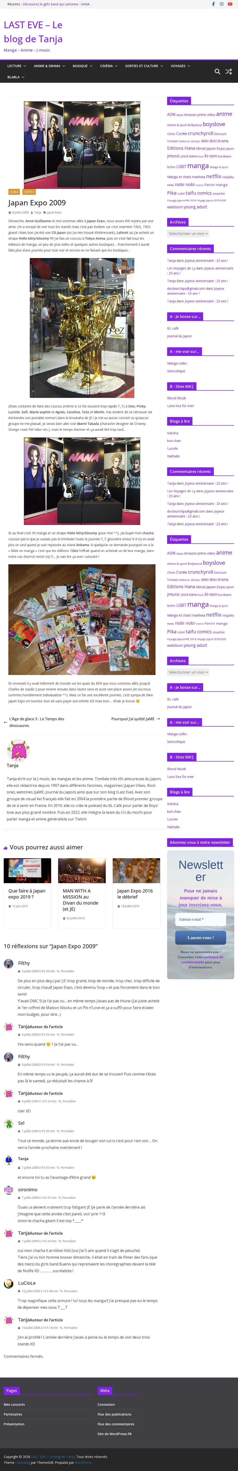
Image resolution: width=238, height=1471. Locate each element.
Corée (181, 133)
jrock (184, 156)
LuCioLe (27, 1283)
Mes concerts (14, 1404)
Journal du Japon (179, 336)
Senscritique (176, 371)
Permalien (67, 971)
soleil (181, 193)
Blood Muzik (176, 398)
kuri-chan (174, 440)
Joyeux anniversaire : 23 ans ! (206, 260)
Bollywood (195, 125)
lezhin (171, 167)
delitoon (184, 141)
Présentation (14, 1424)
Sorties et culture (141, 66)
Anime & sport (177, 125)
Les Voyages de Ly (181, 268)
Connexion (106, 1404)
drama (223, 140)
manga (198, 165)
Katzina (172, 433)
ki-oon (211, 155)
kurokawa (224, 156)
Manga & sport (219, 167)
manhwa (198, 177)
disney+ (195, 141)
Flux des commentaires (116, 1424)
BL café (173, 328)
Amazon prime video (199, 114)
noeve (199, 185)
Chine (171, 134)
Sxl (21, 1123)
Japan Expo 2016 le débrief (135, 894)
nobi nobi (185, 184)
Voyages (178, 66)
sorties (29, 191)
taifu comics (199, 193)
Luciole (172, 448)
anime (224, 113)
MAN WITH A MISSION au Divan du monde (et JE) (80, 900)
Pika (172, 192)
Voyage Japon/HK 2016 (181, 200)
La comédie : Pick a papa (41, 4)
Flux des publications (114, 1414)
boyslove (214, 124)
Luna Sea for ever (180, 405)
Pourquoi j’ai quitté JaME (133, 718)
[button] (23, 66)
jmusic (173, 155)
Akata (179, 115)
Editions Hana (181, 148)
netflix (213, 176)
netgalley (228, 177)
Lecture (14, 66)
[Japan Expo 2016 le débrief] (136, 861)
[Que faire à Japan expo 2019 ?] (27, 861)
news (170, 185)
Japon (230, 148)
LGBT (181, 166)
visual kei (219, 193)
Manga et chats (179, 176)
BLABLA (13, 77)
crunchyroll (200, 133)
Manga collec (177, 363)
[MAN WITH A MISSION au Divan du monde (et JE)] (82, 861)
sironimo (27, 1189)
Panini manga (215, 184)
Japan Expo (54, 212)
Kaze (201, 156)
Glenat (200, 148)
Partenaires (13, 1414)
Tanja (37, 212)
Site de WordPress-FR (115, 1434)
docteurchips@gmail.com (186, 288)
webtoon (175, 207)
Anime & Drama (47, 66)
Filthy (24, 963)
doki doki (209, 140)
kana (193, 156)
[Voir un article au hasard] (228, 71)
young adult (195, 207)
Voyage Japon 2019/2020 (211, 200)
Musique (80, 66)
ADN (171, 114)
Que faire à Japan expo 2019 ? (26, 894)
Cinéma (106, 66)
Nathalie (173, 456)
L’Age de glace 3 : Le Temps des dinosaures (36, 722)
